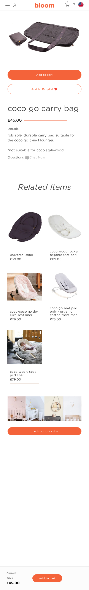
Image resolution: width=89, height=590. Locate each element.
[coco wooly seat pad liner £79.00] (24, 348)
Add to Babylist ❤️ (44, 89)
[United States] (81, 4)
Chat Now (37, 157)
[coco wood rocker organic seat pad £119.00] (64, 228)
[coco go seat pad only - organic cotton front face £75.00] (64, 288)
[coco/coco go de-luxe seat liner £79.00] (24, 288)
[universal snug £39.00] (24, 228)
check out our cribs (44, 431)
